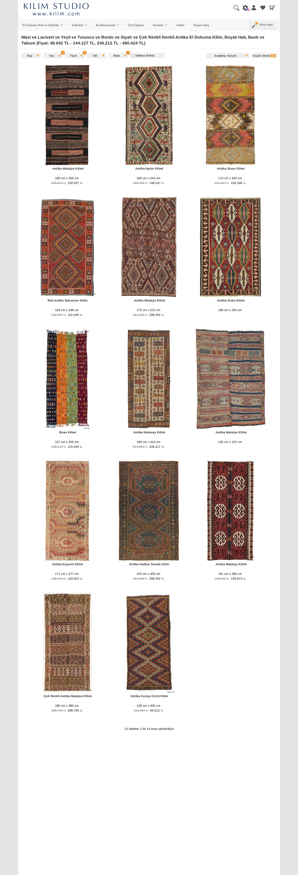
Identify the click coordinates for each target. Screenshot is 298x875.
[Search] (234, 7)
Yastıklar (160, 26)
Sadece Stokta (144, 55)
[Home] (56, 10)
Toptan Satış (201, 25)
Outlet (180, 25)
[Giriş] (253, 7)
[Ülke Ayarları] (244, 7)
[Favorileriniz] (263, 7)
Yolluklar (80, 26)
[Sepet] (272, 7)
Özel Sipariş (136, 25)
